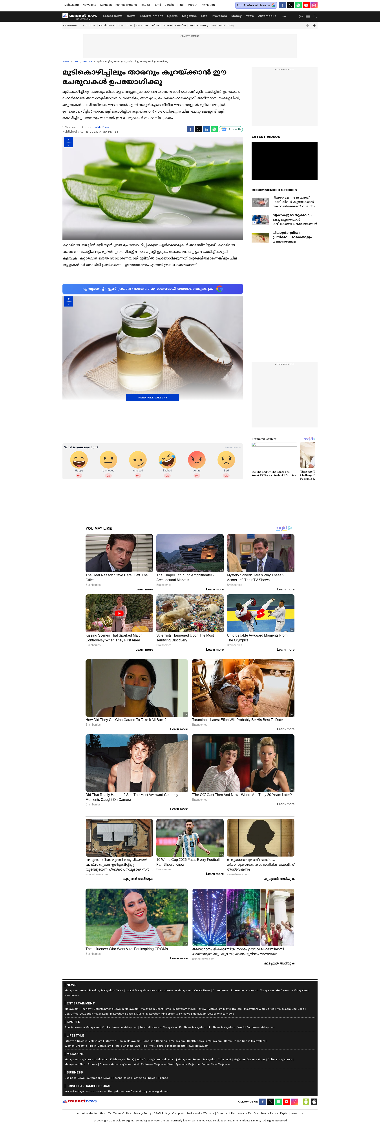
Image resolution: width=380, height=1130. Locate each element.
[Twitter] (290, 5)
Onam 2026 (125, 25)
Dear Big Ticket (158, 1091)
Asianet (79, 1101)
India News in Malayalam (175, 990)
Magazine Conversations (249, 1059)
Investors (297, 1113)
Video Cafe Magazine (216, 1064)
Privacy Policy (142, 1113)
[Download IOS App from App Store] (314, 1102)
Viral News (72, 995)
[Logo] (81, 16)
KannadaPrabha (126, 4)
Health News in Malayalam (204, 1040)
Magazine (189, 16)
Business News (75, 1077)
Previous (307, 25)
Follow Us (234, 129)
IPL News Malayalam (221, 1027)
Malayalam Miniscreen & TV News (168, 1013)
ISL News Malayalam (192, 1027)
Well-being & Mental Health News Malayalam (178, 1045)
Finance (163, 1077)
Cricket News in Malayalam (119, 1027)
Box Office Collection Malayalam (86, 1013)
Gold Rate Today (223, 25)
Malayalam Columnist (217, 1059)
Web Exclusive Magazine (150, 1064)
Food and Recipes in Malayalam (164, 1040)
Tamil (157, 4)
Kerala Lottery (199, 25)
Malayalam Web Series (259, 1008)
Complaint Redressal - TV (234, 1113)
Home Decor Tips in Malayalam (244, 1040)
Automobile (267, 16)
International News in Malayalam (252, 990)
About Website (87, 1113)
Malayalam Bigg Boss (290, 1008)
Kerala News (202, 990)
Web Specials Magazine (184, 1064)
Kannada (106, 4)
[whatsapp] (298, 5)
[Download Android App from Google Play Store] (306, 1102)
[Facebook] (282, 5)
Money (236, 16)
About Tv (105, 1113)
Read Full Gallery (152, 397)
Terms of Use (122, 1113)
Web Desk (102, 127)
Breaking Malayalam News (106, 990)
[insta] (314, 5)
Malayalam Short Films (156, 1008)
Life (204, 16)
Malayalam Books (189, 1059)
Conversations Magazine (116, 1064)
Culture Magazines (280, 1059)
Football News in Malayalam (158, 1027)
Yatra (250, 16)
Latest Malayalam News (141, 990)
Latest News (112, 16)
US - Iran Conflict (147, 25)
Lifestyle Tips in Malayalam (123, 1040)
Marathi (193, 4)
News (131, 16)
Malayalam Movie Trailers (225, 1008)
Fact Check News (144, 1077)
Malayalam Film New (78, 1008)
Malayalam (71, 4)
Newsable (89, 4)
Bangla (169, 4)
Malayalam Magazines (79, 1059)
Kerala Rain (106, 25)
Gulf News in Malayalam (292, 990)
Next (314, 25)
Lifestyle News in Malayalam (83, 1040)
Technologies (121, 1077)
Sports (172, 16)
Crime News (221, 990)
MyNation (208, 4)
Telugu (145, 4)
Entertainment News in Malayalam (116, 1008)
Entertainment (151, 16)
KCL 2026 (89, 25)
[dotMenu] (285, 16)
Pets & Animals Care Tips (130, 1045)
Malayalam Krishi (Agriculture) (114, 1059)
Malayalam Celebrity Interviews (213, 1013)
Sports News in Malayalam (82, 1027)
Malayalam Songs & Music (127, 1013)
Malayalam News (76, 990)
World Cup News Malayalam (256, 1027)
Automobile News (99, 1077)
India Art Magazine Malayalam (156, 1059)
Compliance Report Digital (271, 1113)
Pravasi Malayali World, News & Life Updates (94, 1091)
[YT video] (306, 5)
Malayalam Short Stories (81, 1064)
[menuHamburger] (308, 16)
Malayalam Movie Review (189, 1008)
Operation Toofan (174, 25)
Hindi (180, 4)
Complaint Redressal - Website (193, 1113)
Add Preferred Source (253, 5)
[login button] (302, 16)
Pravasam (219, 16)
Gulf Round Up (135, 1091)
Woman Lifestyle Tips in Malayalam (88, 1045)
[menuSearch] (315, 16)
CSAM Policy (162, 1113)
